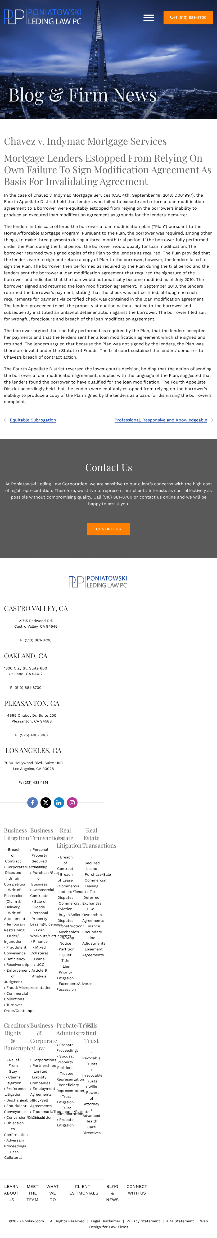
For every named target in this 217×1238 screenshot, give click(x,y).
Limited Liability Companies (40, 1077)
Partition (67, 949)
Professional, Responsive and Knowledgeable (161, 419)
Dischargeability (20, 1100)
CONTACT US (108, 529)
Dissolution (43, 1117)
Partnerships (44, 1065)
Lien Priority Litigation (65, 972)
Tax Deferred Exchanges (91, 897)
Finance (40, 941)
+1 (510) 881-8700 (189, 17)
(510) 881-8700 (38, 640)
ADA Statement (180, 1221)
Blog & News (112, 1193)
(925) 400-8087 (34, 735)
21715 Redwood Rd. (36, 621)
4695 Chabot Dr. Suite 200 (31, 715)
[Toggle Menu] (148, 17)
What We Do (52, 1193)
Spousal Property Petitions (65, 1062)
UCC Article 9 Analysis (39, 970)
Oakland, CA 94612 (26, 674)
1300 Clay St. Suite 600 (25, 668)
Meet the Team (32, 1193)
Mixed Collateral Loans (39, 953)
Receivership (17, 964)
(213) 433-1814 (35, 782)
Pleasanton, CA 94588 (32, 721)
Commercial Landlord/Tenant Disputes (71, 892)
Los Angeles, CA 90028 (33, 768)
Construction (71, 926)
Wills (92, 1087)
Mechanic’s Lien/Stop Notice (67, 937)
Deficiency (15, 959)
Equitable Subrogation (33, 419)
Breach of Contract (13, 855)
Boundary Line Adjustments (93, 937)
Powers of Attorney (92, 1098)
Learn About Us (11, 1193)
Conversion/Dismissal (25, 1117)
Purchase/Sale (98, 874)
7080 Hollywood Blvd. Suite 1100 (33, 763)
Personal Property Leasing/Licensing (46, 918)
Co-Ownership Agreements (93, 914)
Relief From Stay (14, 1065)
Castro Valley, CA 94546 (36, 626)
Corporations (44, 1060)
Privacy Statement (143, 1221)
